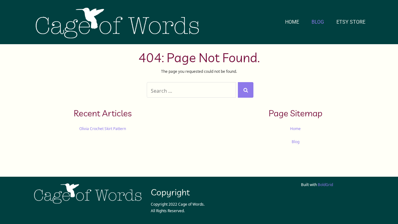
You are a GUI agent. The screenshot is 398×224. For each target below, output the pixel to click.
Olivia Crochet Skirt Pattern (102, 128)
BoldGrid (325, 184)
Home (295, 128)
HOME (292, 22)
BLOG (318, 22)
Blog (295, 141)
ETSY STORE (350, 22)
